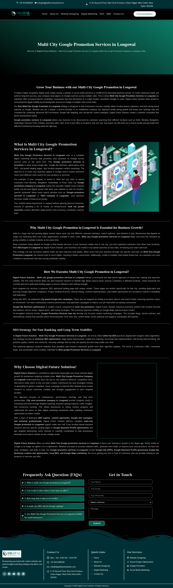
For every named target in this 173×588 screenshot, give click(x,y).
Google (110, 51)
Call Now (51, 350)
